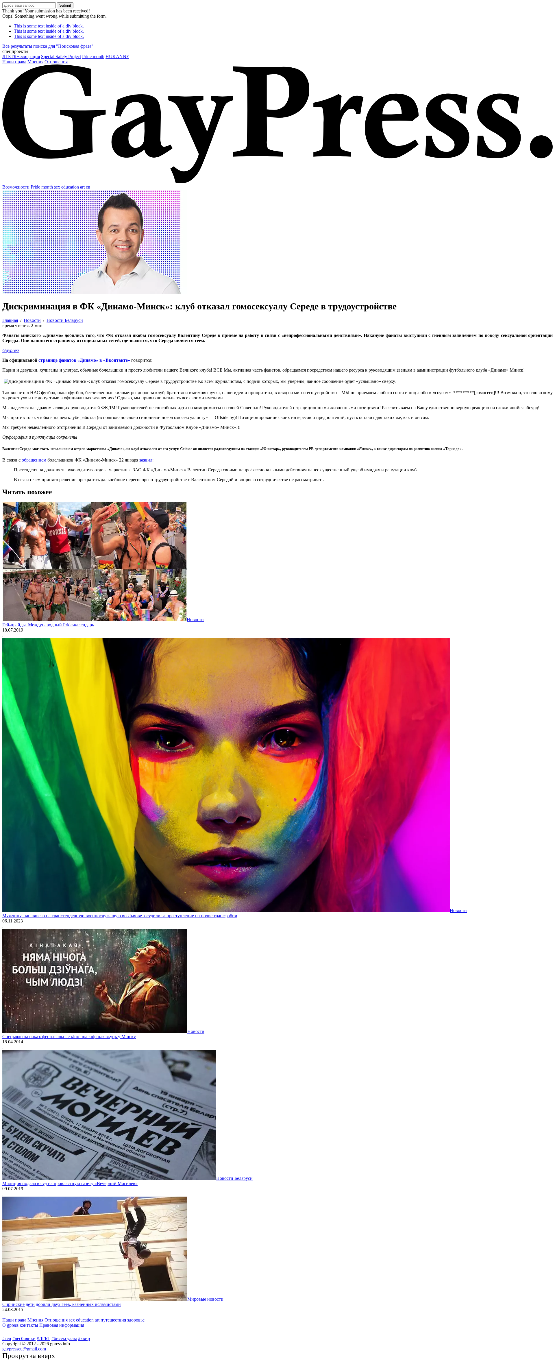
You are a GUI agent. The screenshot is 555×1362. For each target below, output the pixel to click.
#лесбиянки (24, 1338)
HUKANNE (117, 56)
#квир (84, 1338)
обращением (34, 459)
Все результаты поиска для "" (47, 46)
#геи (6, 1338)
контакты (29, 1325)
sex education (66, 186)
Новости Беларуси (234, 1178)
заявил (145, 459)
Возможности (15, 186)
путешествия (113, 1319)
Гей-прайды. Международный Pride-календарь (48, 624)
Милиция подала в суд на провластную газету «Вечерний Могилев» (70, 1183)
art (82, 186)
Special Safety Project (61, 56)
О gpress (10, 1325)
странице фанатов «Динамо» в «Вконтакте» (84, 360)
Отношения (56, 61)
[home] (277, 181)
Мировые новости (205, 1299)
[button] (277, 51)
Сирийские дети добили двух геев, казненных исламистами (61, 1304)
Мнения (35, 61)
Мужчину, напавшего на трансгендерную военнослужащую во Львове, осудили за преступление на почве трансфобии (119, 915)
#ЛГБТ (43, 1338)
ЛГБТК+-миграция (21, 56)
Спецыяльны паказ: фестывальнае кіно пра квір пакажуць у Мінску (69, 1036)
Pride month (93, 56)
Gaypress (10, 350)
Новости (195, 619)
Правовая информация (61, 1325)
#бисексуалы (64, 1338)
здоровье (136, 1319)
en (88, 186)
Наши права (14, 61)
